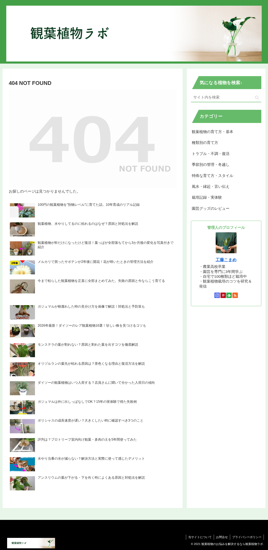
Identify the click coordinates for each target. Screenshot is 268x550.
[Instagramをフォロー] (217, 295)
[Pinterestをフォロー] (223, 295)
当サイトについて (200, 537)
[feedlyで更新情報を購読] (229, 295)
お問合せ (222, 537)
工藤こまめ (226, 259)
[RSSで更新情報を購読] (235, 295)
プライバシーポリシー (247, 537)
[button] (257, 97)
